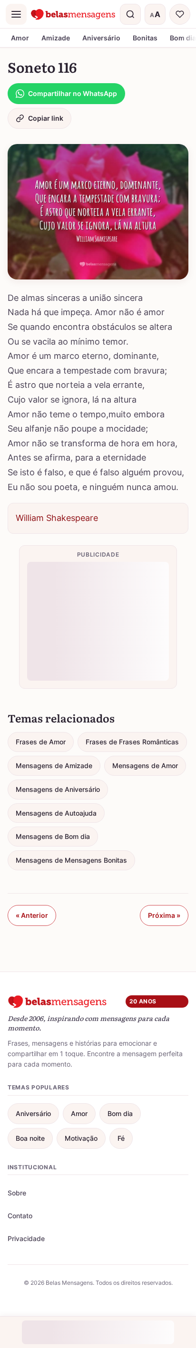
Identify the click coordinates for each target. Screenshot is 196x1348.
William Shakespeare (57, 518)
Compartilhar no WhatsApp (72, 93)
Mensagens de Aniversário (58, 789)
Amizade (55, 38)
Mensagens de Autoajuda (56, 813)
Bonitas (145, 38)
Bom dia (120, 1113)
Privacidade (26, 1238)
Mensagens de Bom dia (53, 836)
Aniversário (101, 38)
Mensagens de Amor (145, 765)
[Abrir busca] (130, 14)
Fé (121, 1138)
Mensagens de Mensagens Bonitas (71, 860)
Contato (20, 1216)
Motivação (81, 1138)
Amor (20, 38)
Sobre (17, 1193)
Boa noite (30, 1138)
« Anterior (32, 915)
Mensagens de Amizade (54, 765)
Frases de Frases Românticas (132, 742)
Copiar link (45, 118)
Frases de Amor (41, 742)
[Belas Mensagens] (73, 14)
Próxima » (164, 915)
